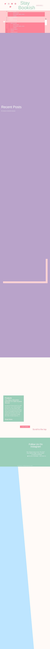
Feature (8, 398)
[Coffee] (10, 6)
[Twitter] (5, 3)
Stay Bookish (26, 5)
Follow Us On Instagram (36, 445)
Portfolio (13, 20)
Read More (8, 419)
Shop (11, 18)
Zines (15, 15)
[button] (25, 21)
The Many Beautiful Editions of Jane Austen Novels (13, 401)
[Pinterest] (15, 3)
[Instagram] (8, 3)
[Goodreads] (12, 3)
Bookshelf (14, 17)
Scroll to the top (39, 429)
